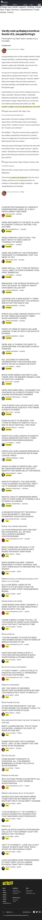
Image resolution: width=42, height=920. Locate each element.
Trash (27, 611)
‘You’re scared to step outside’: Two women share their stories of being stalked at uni (21, 639)
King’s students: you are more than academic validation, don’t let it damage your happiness (20, 484)
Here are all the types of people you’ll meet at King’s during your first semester (20, 270)
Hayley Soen (10, 571)
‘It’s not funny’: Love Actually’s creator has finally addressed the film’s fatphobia (19, 672)
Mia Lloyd (9, 412)
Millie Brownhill (12, 229)
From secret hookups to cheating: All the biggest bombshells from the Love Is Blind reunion (18, 762)
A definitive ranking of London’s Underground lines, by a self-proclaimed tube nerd (20, 209)
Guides (19, 214)
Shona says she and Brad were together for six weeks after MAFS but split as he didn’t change (21, 799)
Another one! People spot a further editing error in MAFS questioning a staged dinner (19, 655)
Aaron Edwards (11, 290)
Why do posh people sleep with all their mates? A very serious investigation (21, 781)
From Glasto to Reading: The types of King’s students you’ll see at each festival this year (19, 423)
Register (15, 900)
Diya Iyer (8, 382)
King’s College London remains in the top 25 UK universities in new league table (20, 453)
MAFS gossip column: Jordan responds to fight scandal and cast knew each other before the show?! (21, 565)
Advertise (16, 890)
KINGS (8, 216)
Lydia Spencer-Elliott (14, 539)
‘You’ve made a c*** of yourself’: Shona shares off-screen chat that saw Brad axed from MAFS (19, 814)
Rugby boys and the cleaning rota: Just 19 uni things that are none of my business (20, 743)
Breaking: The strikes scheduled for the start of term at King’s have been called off (20, 285)
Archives (15, 893)
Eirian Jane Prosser (13, 49)
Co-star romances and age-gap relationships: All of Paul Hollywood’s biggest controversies (19, 533)
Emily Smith (9, 554)
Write (25, 4)
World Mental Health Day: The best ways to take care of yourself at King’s (19, 240)
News (22, 49)
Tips (31, 4)
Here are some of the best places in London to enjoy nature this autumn (20, 224)
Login (14, 901)
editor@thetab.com (27, 912)
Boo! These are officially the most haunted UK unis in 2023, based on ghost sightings (18, 549)
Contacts (29, 892)
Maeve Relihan (11, 260)
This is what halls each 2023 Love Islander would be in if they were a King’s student (20, 407)
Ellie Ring (9, 695)
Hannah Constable (13, 397)
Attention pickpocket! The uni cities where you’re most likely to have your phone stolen (21, 708)
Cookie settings (30, 893)
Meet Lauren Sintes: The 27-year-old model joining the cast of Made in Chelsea (20, 728)
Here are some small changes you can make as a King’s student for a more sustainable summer (21, 392)
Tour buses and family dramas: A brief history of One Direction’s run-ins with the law (20, 607)
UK (7, 521)
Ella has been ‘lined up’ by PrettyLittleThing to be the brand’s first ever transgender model (20, 588)
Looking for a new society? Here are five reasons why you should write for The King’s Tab (20, 301)
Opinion (25, 488)
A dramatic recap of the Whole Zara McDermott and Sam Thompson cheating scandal (19, 514)
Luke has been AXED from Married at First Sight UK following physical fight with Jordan (20, 862)
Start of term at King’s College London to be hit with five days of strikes (20, 331)
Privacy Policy (17, 892)
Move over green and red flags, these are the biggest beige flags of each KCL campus (21, 377)
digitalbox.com (9, 912)
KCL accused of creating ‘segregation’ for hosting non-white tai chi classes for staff (19, 362)
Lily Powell (10, 244)
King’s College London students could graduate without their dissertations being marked (20, 438)
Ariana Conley (11, 427)
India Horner (10, 473)
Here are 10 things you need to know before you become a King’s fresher (20, 346)
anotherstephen (12, 519)
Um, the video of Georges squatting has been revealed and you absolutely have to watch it (20, 690)
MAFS (19, 571)
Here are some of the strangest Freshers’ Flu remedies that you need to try (20, 255)
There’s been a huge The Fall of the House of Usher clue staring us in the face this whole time (20, 622)
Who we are (29, 890)
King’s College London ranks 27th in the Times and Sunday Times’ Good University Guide (21, 316)
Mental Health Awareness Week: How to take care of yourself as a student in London (21, 499)
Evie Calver (10, 214)
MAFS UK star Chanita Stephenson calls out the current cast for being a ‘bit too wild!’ (20, 832)
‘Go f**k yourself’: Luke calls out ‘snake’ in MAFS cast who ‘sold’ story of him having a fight (20, 847)
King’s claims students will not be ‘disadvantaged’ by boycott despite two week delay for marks (21, 468)
